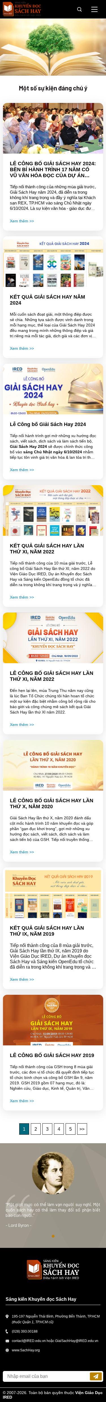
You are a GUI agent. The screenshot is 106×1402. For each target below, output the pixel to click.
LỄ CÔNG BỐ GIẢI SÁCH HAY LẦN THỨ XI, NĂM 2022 (51, 676)
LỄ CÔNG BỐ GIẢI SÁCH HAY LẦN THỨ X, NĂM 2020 (51, 803)
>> (82, 1129)
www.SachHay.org (26, 1350)
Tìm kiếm (79, 9)
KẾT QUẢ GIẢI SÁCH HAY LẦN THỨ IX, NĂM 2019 (47, 931)
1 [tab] (53, 1236)
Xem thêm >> (22, 221)
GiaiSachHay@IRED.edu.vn (76, 1341)
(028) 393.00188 (25, 1331)
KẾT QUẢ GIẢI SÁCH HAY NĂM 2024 (47, 300)
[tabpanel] (53, 1195)
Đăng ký (96, 1376)
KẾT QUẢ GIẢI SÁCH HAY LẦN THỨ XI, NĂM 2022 (47, 549)
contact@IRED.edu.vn (29, 1341)
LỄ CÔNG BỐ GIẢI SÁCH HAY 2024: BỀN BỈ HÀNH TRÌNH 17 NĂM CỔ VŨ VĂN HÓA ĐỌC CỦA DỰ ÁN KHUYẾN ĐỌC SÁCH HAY (53, 170)
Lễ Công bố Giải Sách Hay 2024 (48, 424)
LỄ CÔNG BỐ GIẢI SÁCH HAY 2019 (52, 1055)
